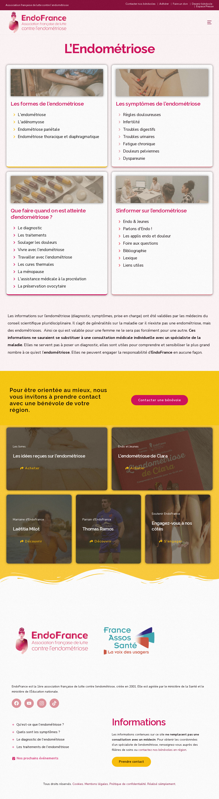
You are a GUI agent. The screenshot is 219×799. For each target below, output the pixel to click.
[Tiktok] (54, 703)
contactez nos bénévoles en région (162, 750)
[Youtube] (29, 703)
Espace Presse (204, 6)
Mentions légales (96, 784)
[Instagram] (41, 703)
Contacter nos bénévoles (140, 4)
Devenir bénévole (202, 4)
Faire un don (180, 4)
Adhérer (164, 4)
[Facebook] (16, 703)
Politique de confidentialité (128, 784)
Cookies (78, 784)
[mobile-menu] (201, 22)
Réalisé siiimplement (161, 784)
